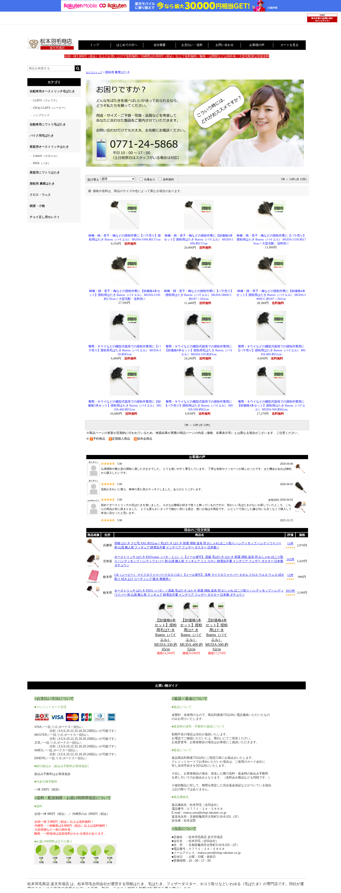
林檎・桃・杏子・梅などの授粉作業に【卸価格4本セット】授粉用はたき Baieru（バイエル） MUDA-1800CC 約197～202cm (271, 295)
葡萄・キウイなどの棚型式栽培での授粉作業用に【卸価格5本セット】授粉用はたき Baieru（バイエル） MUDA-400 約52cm (124, 405)
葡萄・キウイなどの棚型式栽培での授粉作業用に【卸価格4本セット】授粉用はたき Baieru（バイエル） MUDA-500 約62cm (271, 405)
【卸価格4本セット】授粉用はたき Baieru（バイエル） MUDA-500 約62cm (216, 634)
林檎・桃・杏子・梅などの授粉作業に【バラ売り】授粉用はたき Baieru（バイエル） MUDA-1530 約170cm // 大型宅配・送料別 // (271, 239)
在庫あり (149, 179)
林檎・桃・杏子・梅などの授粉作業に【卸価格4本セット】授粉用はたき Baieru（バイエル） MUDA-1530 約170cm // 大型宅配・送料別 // (124, 295)
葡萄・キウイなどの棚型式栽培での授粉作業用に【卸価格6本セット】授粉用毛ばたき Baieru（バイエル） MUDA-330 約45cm (199, 350)
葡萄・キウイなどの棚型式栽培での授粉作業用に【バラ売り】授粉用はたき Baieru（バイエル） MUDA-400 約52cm (271, 350)
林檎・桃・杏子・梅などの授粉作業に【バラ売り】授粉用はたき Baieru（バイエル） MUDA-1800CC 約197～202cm (198, 295)
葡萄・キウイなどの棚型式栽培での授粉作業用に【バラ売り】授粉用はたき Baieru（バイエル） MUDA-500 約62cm (198, 405)
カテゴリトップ (94, 72)
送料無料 (168, 179)
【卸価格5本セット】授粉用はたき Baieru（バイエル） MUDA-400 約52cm (191, 634)
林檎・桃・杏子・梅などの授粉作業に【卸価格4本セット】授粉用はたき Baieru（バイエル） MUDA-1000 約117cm (199, 239)
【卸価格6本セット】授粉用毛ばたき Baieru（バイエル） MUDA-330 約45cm (165, 634)
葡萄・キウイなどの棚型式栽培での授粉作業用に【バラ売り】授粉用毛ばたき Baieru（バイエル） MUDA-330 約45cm (124, 350)
